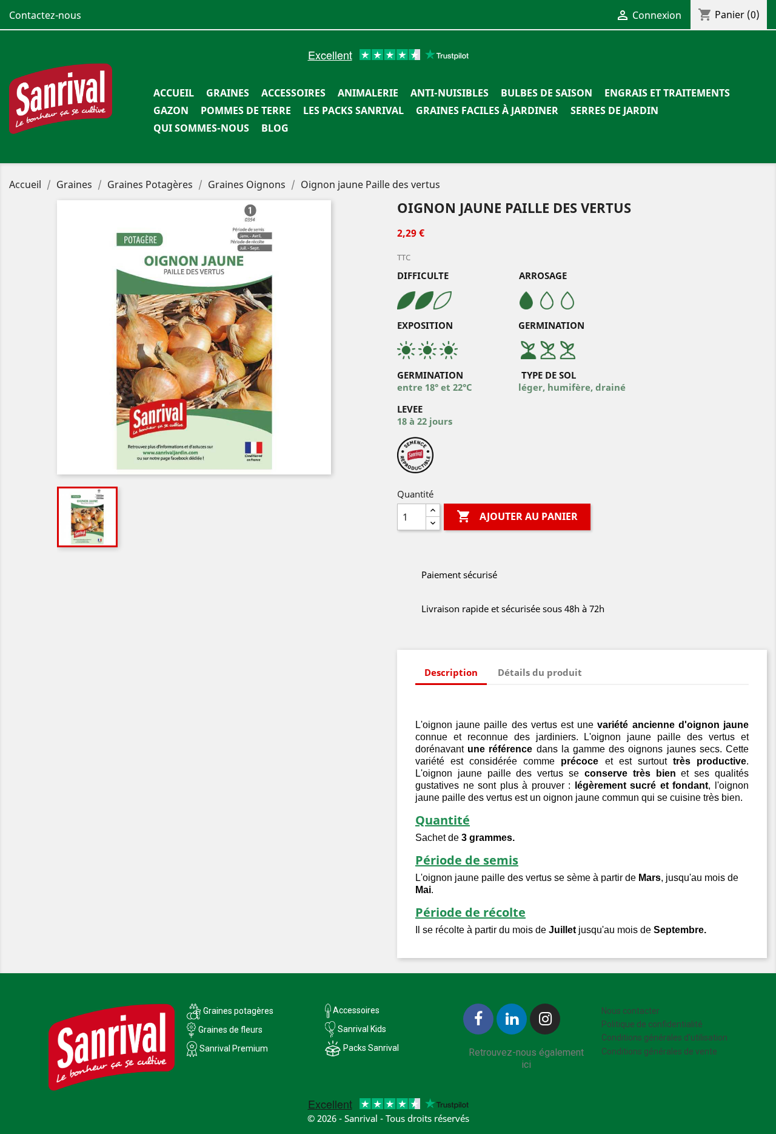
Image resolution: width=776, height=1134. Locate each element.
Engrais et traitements (667, 93)
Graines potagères (238, 1011)
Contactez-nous (45, 15)
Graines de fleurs (230, 1029)
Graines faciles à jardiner (487, 110)
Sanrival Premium (233, 1048)
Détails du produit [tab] (540, 672)
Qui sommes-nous (201, 128)
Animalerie (368, 93)
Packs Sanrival (371, 1048)
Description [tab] (451, 672)
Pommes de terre (246, 110)
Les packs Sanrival (353, 110)
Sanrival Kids (362, 1029)
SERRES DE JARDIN (614, 110)
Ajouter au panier (517, 516)
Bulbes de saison (546, 93)
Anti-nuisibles (449, 93)
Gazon (171, 110)
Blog (275, 128)
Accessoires (293, 93)
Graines (227, 93)
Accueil (173, 93)
